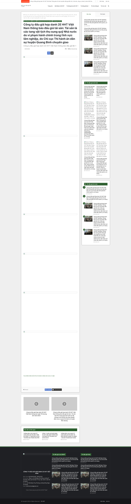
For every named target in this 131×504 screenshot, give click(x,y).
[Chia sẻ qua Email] (52, 53)
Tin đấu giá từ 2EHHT (57, 21)
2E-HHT (43, 501)
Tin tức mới (103, 6)
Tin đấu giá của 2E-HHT (72, 6)
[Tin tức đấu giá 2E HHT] (26, 6)
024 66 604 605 (32, 476)
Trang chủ (50, 6)
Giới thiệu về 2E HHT (59, 6)
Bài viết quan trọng (34, 14)
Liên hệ (107, 1)
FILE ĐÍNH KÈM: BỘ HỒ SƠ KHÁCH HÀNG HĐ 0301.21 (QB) (39, 376)
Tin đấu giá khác (84, 6)
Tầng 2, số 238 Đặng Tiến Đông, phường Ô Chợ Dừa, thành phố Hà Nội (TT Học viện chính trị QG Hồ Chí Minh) (36, 480)
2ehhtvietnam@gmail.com (32, 486)
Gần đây (89, 14)
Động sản (34, 21)
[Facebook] (48, 53)
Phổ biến (102, 14)
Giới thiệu (102, 1)
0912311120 (39, 476)
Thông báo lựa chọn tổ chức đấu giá (44, 21)
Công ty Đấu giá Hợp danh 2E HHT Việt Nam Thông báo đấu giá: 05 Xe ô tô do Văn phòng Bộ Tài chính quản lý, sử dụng (95, 30)
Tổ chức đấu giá (95, 6)
